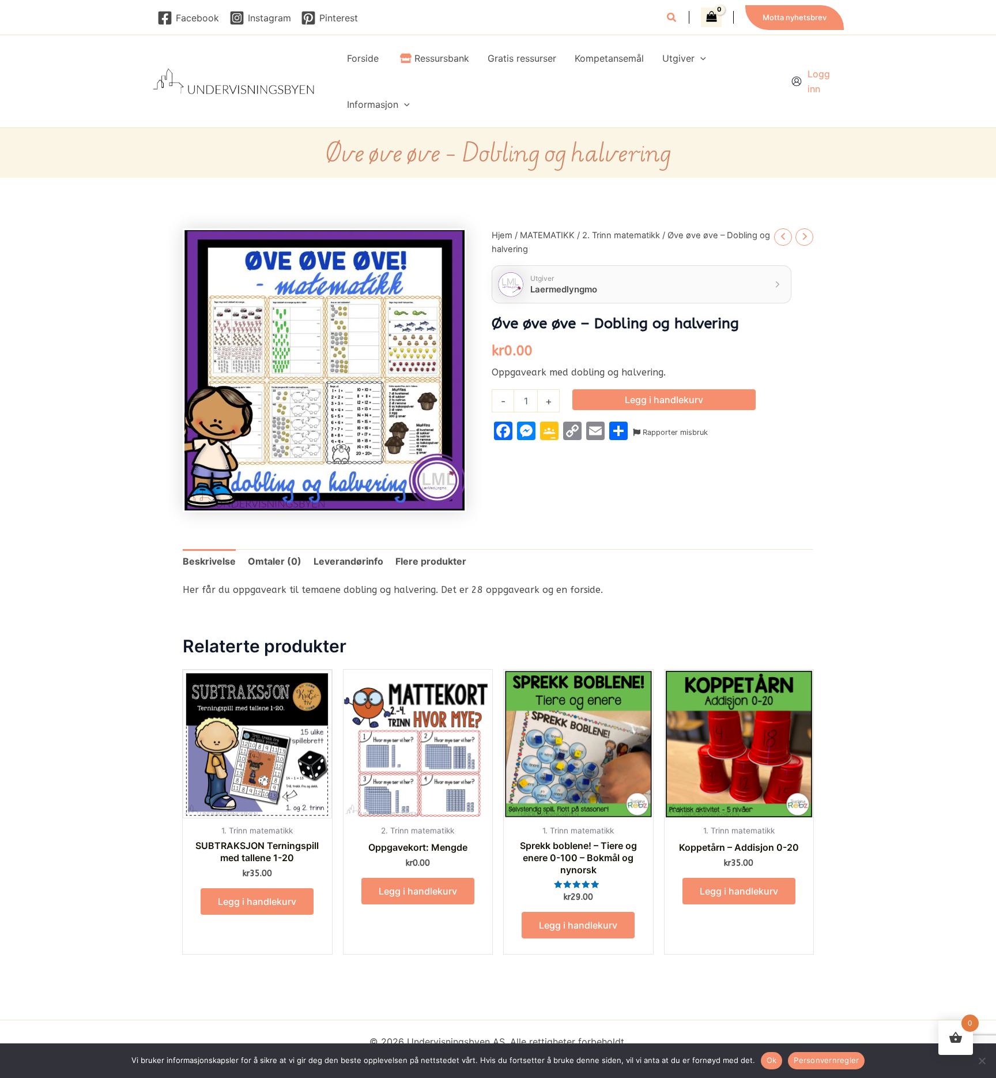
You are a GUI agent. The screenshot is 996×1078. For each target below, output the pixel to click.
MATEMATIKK (547, 235)
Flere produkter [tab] (430, 561)
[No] (981, 1060)
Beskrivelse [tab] (209, 561)
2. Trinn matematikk (621, 235)
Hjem (502, 235)
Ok (772, 1060)
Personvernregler (826, 1060)
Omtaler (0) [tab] (274, 561)
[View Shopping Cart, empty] (711, 17)
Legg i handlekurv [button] (257, 901)
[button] (672, 19)
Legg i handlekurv (664, 399)
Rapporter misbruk (674, 432)
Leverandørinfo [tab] (348, 561)
